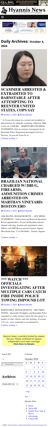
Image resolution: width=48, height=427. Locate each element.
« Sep (27, 391)
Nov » (27, 396)
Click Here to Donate (24, 344)
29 (35, 385)
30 (39, 385)
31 (43, 385)
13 (27, 376)
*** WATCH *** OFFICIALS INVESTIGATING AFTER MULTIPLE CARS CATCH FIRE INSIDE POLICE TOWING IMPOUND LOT (23, 289)
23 (39, 380)
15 (35, 376)
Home (30, 405)
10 (43, 371)
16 (39, 376)
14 (31, 376)
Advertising (33, 416)
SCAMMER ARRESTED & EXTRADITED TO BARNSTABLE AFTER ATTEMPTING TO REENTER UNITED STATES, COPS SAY (23, 99)
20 (27, 380)
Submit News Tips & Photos (36, 412)
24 (43, 380)
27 (27, 385)
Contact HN (33, 418)
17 (43, 376)
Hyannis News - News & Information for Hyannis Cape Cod (27, 425)
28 (31, 385)
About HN (32, 408)
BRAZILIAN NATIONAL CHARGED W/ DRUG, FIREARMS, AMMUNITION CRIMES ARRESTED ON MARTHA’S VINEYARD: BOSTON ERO (22, 193)
